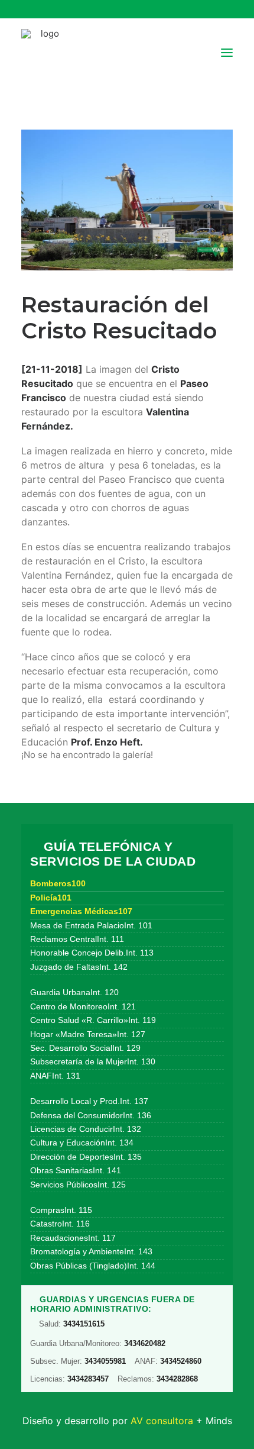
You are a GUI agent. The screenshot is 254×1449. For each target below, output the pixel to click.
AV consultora (162, 1421)
